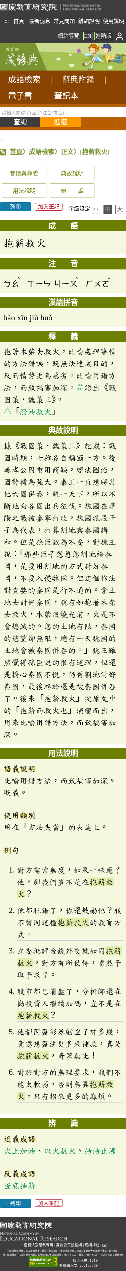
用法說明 (24, 191)
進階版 (103, 36)
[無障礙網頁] (43, 1261)
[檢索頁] (33, 69)
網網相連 (92, 1245)
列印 (15, 207)
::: (7, 21)
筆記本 (66, 96)
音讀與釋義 (24, 173)
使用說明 (113, 21)
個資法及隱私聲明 (38, 1245)
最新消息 (39, 21)
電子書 (20, 96)
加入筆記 (48, 207)
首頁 (18, 21)
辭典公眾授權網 (69, 1245)
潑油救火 (35, 411)
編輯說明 (89, 21)
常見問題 (64, 21)
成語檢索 (24, 79)
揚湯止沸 (100, 1150)
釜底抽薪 (19, 1185)
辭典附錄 (78, 79)
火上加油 (19, 1150)
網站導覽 (68, 36)
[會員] (120, 36)
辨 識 (72, 191)
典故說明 (72, 173)
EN (87, 36)
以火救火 (60, 1150)
